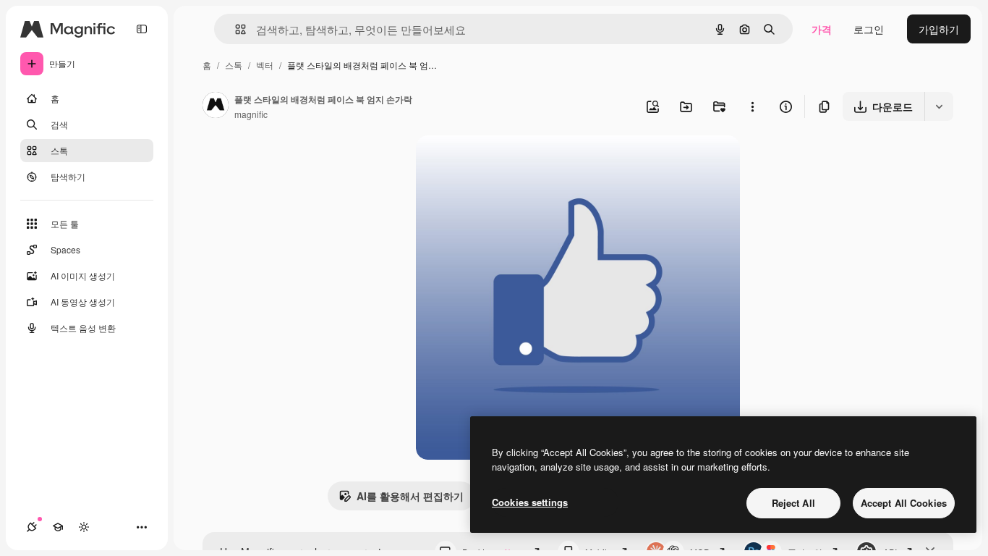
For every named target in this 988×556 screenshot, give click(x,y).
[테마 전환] (83, 527)
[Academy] (57, 527)
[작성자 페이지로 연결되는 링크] (216, 106)
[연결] (31, 527)
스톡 (233, 65)
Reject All (793, 503)
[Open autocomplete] (235, 29)
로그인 (868, 29)
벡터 (264, 65)
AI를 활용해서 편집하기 (410, 496)
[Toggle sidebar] (141, 29)
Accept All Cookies (904, 503)
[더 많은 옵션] (752, 106)
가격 (822, 29)
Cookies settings (530, 502)
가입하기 (939, 29)
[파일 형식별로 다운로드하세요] (938, 106)
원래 (499, 163)
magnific (251, 114)
